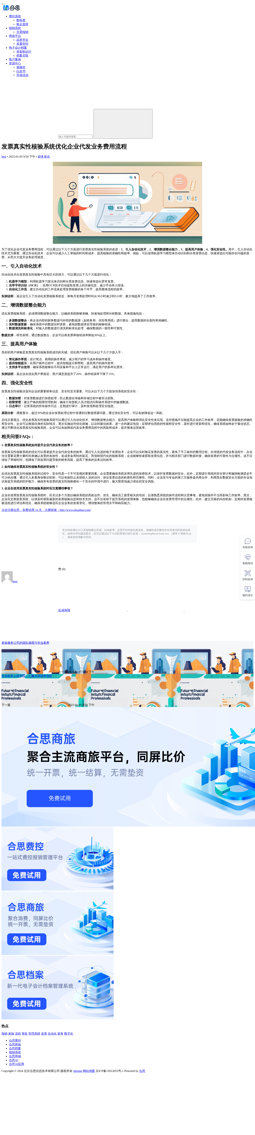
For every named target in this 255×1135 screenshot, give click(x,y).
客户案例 (15, 59)
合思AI (13, 1060)
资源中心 (15, 63)
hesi (3, 156)
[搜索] (123, 124)
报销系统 (15, 28)
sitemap (77, 1071)
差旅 (11, 1033)
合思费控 (15, 1040)
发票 (44, 1033)
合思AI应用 (16, 1064)
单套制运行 (23, 51)
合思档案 (15, 1048)
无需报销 (22, 32)
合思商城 (15, 1056)
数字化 (68, 1033)
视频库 (20, 67)
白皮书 (20, 71)
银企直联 (22, 24)
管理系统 (34, 1033)
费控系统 (15, 16)
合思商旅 (15, 1044)
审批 (25, 1033)
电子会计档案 (18, 47)
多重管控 (22, 43)
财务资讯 (44, 156)
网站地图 (89, 1071)
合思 (142, 1071)
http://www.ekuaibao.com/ (75, 510)
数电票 (20, 20)
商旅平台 (15, 35)
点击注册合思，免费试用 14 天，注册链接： (30, 510)
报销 (4, 1033)
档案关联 (22, 55)
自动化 (52, 1033)
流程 (18, 1033)
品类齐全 (22, 39)
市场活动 (22, 75)
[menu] (2, 4)
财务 (60, 1033)
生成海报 (63, 610)
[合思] (11, 9)
